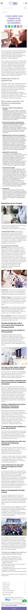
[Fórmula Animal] (13, 3)
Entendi (14, 608)
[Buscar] (25, 8)
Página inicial (4, 12)
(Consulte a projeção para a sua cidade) (12, 559)
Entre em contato (5, 574)
